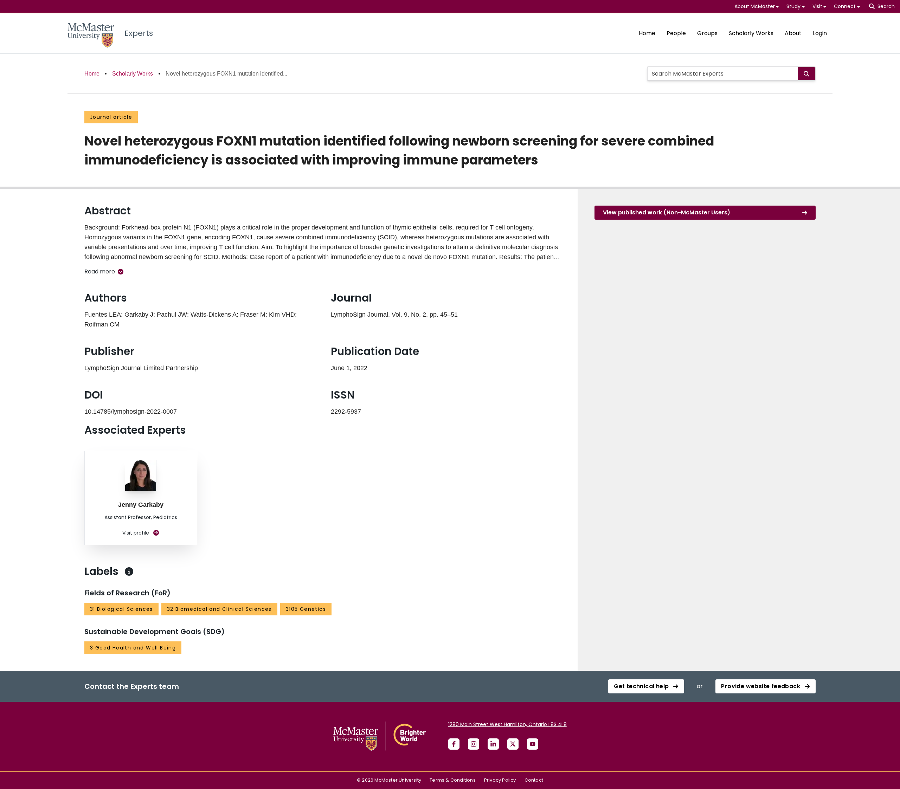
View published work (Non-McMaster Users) (666, 212)
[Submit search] (806, 73)
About (793, 33)
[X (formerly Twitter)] (513, 744)
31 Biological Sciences (121, 609)
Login (820, 33)
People (676, 33)
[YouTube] (532, 744)
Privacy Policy (500, 780)
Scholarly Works (751, 33)
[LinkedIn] (493, 744)
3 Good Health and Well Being (133, 647)
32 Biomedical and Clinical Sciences (219, 609)
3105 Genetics (306, 609)
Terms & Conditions (453, 780)
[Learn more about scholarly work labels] (129, 571)
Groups (707, 33)
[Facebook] (453, 744)
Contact (534, 780)
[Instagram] (473, 744)
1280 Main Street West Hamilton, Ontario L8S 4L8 (507, 724)
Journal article (111, 117)
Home (647, 33)
